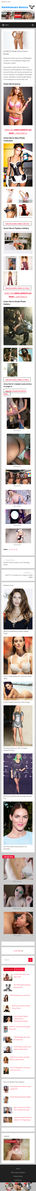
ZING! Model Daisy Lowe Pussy (20, 995)
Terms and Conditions (18, 1172)
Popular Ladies (9, 969)
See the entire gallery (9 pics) (17, 379)
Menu (7, 25)
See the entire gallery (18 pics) (17, 223)
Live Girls (17, 951)
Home (18, 1168)
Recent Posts (20, 969)
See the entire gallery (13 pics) (17, 288)
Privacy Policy (18, 1176)
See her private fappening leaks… (14, 392)
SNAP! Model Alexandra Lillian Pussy (16, 702)
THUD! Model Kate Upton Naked (20, 1097)
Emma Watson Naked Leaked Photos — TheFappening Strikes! (21, 1018)
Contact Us (18, 1180)
